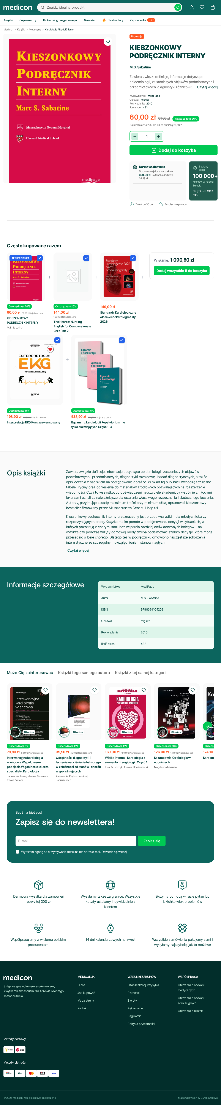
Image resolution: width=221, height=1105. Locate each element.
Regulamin (134, 1016)
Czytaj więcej (207, 87)
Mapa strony (85, 1000)
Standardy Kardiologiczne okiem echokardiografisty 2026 (118, 317)
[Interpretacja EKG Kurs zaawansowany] (35, 369)
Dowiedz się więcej (114, 852)
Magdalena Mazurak (165, 767)
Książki (21, 29)
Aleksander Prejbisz (67, 776)
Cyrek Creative (209, 1097)
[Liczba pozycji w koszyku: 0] (213, 7)
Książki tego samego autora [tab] (84, 672)
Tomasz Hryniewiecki (136, 767)
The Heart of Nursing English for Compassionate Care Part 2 (72, 326)
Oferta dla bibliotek (190, 1011)
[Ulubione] (202, 7)
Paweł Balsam (15, 780)
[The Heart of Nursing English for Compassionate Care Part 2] (72, 276)
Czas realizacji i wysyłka (143, 985)
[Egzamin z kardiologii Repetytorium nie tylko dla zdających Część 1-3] (99, 373)
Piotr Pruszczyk (114, 767)
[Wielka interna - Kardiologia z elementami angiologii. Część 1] (127, 713)
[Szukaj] (177, 7)
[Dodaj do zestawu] (40, 258)
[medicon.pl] (17, 7)
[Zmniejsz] (134, 136)
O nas (81, 985)
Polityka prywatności (141, 1024)
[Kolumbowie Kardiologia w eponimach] (177, 713)
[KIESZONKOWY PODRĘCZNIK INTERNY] (26, 280)
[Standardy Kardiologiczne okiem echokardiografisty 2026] (119, 276)
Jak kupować (86, 992)
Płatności (133, 992)
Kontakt (82, 1008)
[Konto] (191, 7)
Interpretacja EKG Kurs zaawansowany (33, 422)
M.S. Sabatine (140, 67)
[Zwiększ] (158, 136)
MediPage (154, 95)
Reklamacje (135, 1008)
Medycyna (35, 29)
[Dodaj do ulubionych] (108, 41)
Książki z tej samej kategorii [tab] (140, 672)
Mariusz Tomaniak (37, 776)
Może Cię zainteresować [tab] (30, 672)
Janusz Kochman (16, 776)
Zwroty (132, 1000)
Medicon (8, 29)
